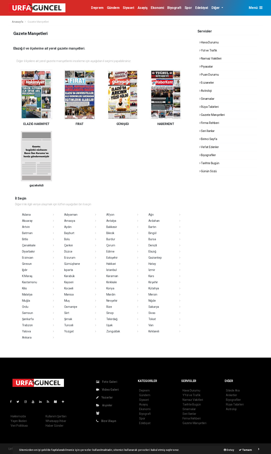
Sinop (110, 313)
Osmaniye (70, 306)
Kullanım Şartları (56, 416)
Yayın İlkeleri (19, 421)
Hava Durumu (209, 42)
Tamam (247, 449)
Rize (109, 306)
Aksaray (27, 220)
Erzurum (70, 257)
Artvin (26, 227)
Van (150, 325)
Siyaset (128, 8)
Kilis (24, 288)
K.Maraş (27, 276)
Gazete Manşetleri (212, 115)
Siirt (66, 313)
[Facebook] (12, 401)
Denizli (152, 245)
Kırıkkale (111, 282)
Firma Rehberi (209, 123)
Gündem (113, 8)
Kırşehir (153, 282)
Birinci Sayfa (208, 139)
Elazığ (152, 251)
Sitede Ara (233, 390)
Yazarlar (107, 397)
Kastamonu (29, 282)
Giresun (27, 263)
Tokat (152, 319)
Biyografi (174, 8)
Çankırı (68, 245)
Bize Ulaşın (108, 421)
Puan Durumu (209, 74)
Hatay (152, 263)
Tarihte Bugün (209, 163)
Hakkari (111, 263)
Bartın (152, 227)
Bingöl (152, 233)
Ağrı (151, 214)
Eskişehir (112, 257)
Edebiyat (201, 8)
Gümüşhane (72, 263)
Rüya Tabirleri (209, 106)
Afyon (110, 214)
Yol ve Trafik (208, 50)
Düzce (68, 251)
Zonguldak (113, 331)
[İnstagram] (27, 401)
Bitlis (25, 239)
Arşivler (106, 405)
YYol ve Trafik (191, 395)
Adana (26, 214)
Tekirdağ (112, 319)
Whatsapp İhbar (56, 421)
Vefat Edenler (209, 147)
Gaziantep (155, 257)
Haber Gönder (55, 425)
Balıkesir (111, 227)
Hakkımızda (18, 416)
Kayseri (69, 282)
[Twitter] (20, 401)
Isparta (68, 270)
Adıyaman (70, 214)
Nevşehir (112, 300)
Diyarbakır (28, 251)
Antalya (111, 220)
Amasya (69, 220)
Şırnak (68, 319)
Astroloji (206, 90)
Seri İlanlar (207, 131)
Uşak (109, 325)
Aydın (68, 227)
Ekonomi (157, 8)
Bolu (67, 239)
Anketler (231, 395)
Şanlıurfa (28, 319)
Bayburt (69, 233)
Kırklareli (153, 331)
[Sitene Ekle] (65, 401)
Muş (67, 300)
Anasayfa (18, 21)
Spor (188, 8)
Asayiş (143, 8)
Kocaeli (68, 288)
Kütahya (153, 288)
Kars (151, 276)
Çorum (110, 245)
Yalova (26, 331)
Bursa (152, 239)
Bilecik (110, 233)
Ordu (25, 306)
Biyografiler (208, 155)
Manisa (69, 294)
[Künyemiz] (98, 413)
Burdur (110, 239)
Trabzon (27, 325)
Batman (27, 233)
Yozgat (69, 331)
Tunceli (68, 325)
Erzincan (27, 257)
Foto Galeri (109, 381)
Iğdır (25, 270)
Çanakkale (29, 245)
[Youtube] (35, 401)
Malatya (27, 294)
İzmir (151, 270)
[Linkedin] (42, 401)
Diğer (216, 8)
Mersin (152, 294)
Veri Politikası (19, 425)
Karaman (112, 276)
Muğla (26, 300)
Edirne (110, 251)
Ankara (27, 337)
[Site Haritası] (57, 401)
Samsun (27, 313)
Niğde (152, 300)
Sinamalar (207, 98)
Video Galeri (110, 389)
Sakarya (153, 306)
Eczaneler (207, 82)
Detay (230, 449)
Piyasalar (206, 66)
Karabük (69, 276)
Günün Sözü (208, 171)
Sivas (151, 313)
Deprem (97, 8)
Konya (110, 288)
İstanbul (111, 270)
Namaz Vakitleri (210, 58)
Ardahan (154, 220)
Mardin (110, 294)
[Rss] (50, 401)
